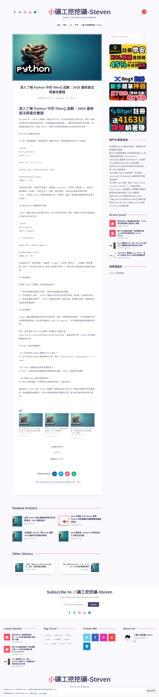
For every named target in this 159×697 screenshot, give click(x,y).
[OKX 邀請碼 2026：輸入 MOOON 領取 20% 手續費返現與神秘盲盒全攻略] (112, 245)
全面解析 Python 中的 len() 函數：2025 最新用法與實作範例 (39, 534)
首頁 (58, 25)
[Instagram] (25, 12)
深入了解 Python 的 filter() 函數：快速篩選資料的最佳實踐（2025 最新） (81, 431)
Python (61, 459)
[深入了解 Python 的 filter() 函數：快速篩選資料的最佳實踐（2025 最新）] (83, 420)
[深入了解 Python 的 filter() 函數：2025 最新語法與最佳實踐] (31, 420)
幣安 (65, 25)
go (46, 643)
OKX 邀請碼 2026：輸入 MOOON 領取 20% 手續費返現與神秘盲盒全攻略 (131, 244)
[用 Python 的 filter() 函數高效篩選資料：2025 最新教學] (57, 420)
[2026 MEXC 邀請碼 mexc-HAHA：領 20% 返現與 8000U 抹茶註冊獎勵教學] (112, 255)
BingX (69, 635)
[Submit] (144, 36)
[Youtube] (30, 12)
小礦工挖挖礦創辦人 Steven (91, 25)
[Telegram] (35, 12)
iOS (70, 643)
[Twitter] (20, 12)
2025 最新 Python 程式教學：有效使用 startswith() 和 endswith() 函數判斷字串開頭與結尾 (127, 176)
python (57, 452)
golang (54, 643)
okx (70, 25)
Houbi (63, 643)
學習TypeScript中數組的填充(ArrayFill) (125, 196)
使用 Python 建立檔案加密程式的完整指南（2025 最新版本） (39, 519)
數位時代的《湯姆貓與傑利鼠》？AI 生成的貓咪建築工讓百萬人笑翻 (131, 222)
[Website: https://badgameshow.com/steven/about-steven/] (135, 641)
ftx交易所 (57, 639)
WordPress (85, 687)
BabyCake (58, 635)
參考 (76, 25)
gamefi (67, 639)
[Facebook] (15, 12)
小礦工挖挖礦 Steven (143, 635)
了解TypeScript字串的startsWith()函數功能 (127, 199)
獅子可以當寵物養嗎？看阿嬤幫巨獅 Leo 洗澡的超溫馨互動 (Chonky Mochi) (130, 233)
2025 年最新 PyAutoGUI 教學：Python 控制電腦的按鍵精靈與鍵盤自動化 (86, 519)
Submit (93, 604)
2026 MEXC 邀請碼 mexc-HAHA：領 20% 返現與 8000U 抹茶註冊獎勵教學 (131, 254)
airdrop (48, 635)
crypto (48, 639)
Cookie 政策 (42, 693)
